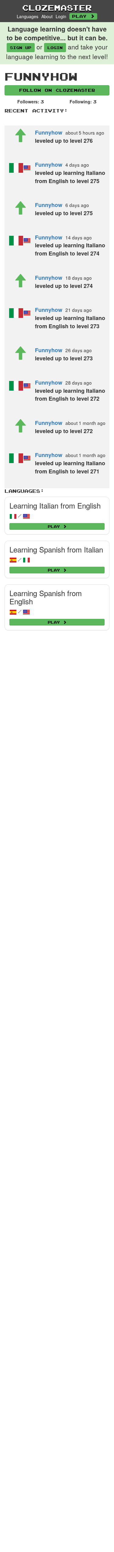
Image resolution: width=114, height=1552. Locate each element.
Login (61, 16)
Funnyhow (48, 132)
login (55, 47)
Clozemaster (57, 7)
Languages (27, 16)
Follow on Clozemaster (57, 90)
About (47, 16)
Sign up (20, 47)
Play (81, 16)
